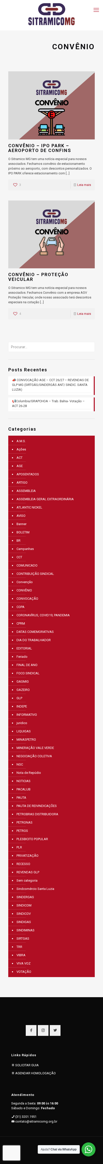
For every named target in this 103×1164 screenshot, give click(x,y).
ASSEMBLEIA (26, 491)
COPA (20, 607)
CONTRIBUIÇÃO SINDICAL (35, 574)
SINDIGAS (23, 922)
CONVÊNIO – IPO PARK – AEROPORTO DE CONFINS (39, 148)
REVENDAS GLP (27, 872)
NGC (19, 764)
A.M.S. (21, 441)
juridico (21, 723)
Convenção (24, 582)
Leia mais (84, 185)
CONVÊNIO (24, 590)
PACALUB (23, 789)
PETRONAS (24, 822)
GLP (19, 698)
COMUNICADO (27, 565)
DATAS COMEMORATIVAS (35, 632)
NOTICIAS (23, 781)
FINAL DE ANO (27, 665)
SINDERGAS (25, 897)
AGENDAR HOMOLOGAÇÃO (35, 1073)
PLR (19, 847)
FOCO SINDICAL (28, 673)
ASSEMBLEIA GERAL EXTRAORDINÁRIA (45, 499)
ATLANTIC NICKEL (29, 507)
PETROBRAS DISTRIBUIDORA (37, 814)
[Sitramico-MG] (51, 14)
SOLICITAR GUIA (27, 1065)
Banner (21, 524)
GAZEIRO (23, 690)
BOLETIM (23, 532)
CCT (19, 557)
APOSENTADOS (27, 474)
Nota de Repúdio (28, 773)
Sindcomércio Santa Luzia (35, 889)
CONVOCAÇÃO (27, 598)
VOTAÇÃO (23, 972)
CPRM (20, 623)
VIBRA (21, 955)
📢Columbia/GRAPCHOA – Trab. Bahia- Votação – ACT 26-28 (48, 403)
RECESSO (23, 864)
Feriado (22, 657)
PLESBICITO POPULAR (32, 839)
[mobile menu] (96, 10)
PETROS (22, 831)
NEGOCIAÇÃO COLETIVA (34, 756)
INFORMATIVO (26, 715)
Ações (21, 449)
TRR (19, 947)
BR (18, 540)
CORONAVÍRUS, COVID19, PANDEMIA (43, 615)
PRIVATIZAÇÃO (27, 855)
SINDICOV (23, 914)
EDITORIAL (24, 648)
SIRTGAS (22, 938)
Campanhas (25, 549)
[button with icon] (31, 1030)
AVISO (21, 516)
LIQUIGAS (23, 731)
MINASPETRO (26, 739)
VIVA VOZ (23, 963)
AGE (19, 466)
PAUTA (21, 797)
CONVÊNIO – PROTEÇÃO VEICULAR (38, 277)
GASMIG (22, 681)
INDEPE (21, 706)
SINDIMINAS (25, 930)
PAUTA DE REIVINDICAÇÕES (36, 806)
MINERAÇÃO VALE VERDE (35, 748)
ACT (19, 458)
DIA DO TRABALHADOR (33, 640)
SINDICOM (24, 905)
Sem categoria (27, 880)
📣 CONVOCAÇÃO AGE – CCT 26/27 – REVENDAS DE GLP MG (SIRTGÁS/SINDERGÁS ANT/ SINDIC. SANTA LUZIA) (50, 384)
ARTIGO (22, 482)
